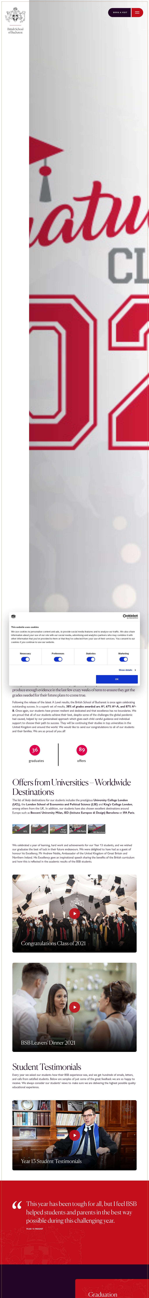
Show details (125, 670)
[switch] (58, 659)
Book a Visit (120, 12)
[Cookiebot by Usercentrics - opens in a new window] (125, 616)
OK (117, 679)
